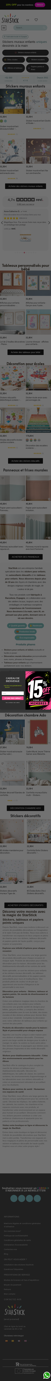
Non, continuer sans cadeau (13, 702)
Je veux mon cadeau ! (12, 698)
